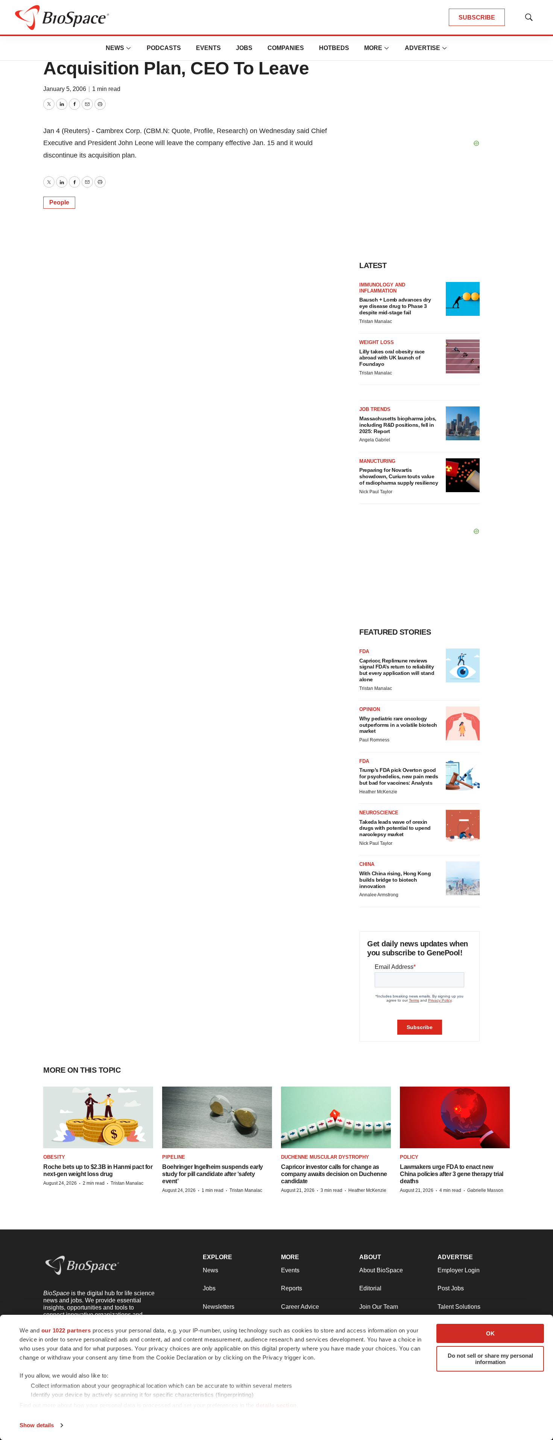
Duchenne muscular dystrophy (325, 1157)
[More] (129, 48)
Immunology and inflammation (382, 288)
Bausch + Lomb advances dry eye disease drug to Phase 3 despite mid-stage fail (395, 306)
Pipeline (173, 1157)
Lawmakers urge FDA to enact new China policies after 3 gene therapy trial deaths (451, 1174)
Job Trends (374, 409)
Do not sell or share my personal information (490, 1358)
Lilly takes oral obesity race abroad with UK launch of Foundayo (392, 358)
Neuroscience (378, 812)
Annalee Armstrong (378, 894)
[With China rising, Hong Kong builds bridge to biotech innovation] (463, 878)
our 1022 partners (66, 1330)
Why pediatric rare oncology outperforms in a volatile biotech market (398, 724)
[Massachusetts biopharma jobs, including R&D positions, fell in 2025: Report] (463, 423)
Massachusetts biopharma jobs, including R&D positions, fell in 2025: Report (397, 424)
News (115, 48)
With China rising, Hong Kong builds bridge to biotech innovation (395, 879)
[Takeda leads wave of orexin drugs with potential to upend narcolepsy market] (463, 827)
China (366, 864)
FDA (364, 651)
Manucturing (377, 461)
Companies (285, 48)
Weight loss (376, 342)
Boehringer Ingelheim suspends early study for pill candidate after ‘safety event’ (212, 1174)
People (59, 202)
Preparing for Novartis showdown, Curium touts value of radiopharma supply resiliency (398, 476)
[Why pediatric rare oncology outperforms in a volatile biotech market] (463, 723)
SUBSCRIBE (477, 17)
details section (276, 1405)
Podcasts (164, 48)
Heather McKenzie (378, 791)
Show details (37, 1425)
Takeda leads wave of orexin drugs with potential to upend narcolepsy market (395, 828)
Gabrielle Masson (485, 1190)
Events (208, 48)
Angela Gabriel (374, 440)
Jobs (244, 48)
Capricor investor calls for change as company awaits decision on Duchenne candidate (334, 1174)
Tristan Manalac (375, 321)
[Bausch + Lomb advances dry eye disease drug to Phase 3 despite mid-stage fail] (463, 299)
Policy (409, 1157)
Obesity (54, 1157)
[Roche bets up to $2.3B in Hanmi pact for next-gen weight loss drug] (98, 1117)
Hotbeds (334, 48)
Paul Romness (374, 740)
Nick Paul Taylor (375, 491)
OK (490, 1333)
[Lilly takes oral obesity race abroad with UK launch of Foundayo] (463, 356)
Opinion (369, 709)
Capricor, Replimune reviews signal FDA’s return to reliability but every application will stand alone (396, 670)
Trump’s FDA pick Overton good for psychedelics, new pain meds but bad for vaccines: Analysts (398, 776)
